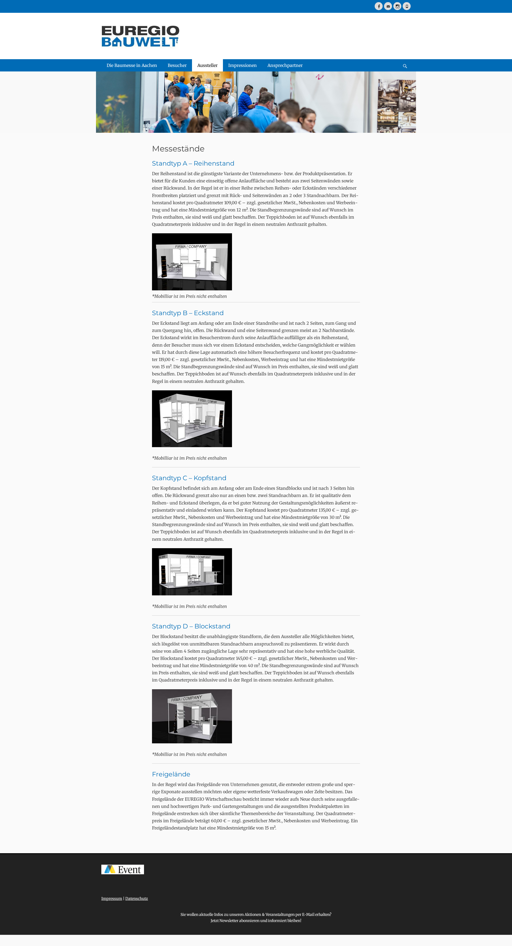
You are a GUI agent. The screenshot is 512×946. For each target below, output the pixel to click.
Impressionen (242, 65)
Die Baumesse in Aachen (132, 65)
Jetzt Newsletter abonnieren (235, 920)
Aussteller (207, 65)
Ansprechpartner (285, 65)
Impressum (111, 898)
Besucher (177, 65)
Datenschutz (136, 898)
